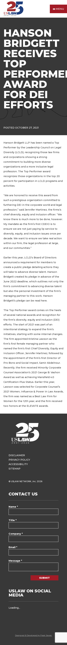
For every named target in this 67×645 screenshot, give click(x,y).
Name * (13, 507)
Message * (15, 561)
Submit (44, 577)
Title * (12, 520)
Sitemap (14, 468)
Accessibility (18, 464)
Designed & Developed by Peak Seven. (33, 635)
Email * (13, 547)
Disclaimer (17, 455)
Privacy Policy (19, 459)
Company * (16, 534)
